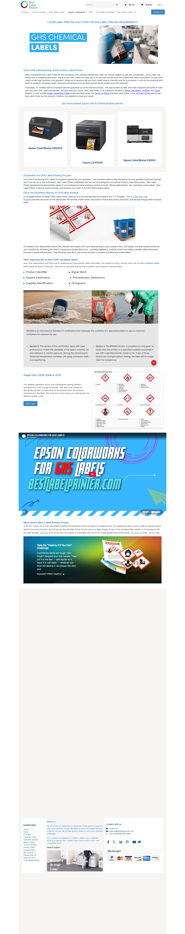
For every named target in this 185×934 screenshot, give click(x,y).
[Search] (117, 5)
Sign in (160, 5)
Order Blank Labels (31, 860)
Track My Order (30, 837)
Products (27, 834)
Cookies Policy (29, 850)
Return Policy (28, 842)
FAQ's (25, 832)
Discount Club (29, 858)
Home (25, 829)
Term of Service (30, 845)
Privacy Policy (29, 847)
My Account (28, 852)
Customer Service (30, 840)
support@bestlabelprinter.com (121, 831)
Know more (30, 404)
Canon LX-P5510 (92, 162)
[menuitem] (25, 12)
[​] (139, 842)
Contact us (113, 828)
